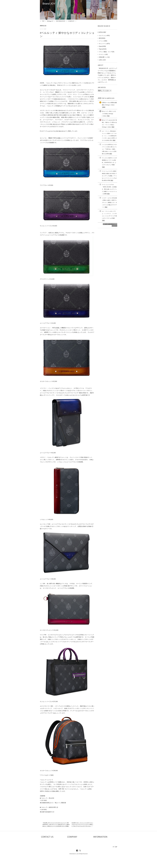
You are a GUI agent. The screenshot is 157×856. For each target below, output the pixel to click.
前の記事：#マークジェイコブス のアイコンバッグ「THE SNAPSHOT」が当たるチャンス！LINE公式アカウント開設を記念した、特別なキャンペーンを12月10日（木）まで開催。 (56, 824)
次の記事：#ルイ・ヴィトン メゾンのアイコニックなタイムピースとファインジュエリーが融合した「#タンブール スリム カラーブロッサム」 (82, 824)
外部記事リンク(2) (104, 57)
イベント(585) (103, 41)
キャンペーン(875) (104, 43)
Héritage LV (50, 21)
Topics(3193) (102, 49)
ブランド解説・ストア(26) (106, 51)
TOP (43, 21)
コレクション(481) (104, 35)
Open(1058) (102, 46)
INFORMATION (60, 21)
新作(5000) (102, 38)
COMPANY (71, 21)
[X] (80, 850)
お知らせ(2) (102, 60)
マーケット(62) (103, 54)
